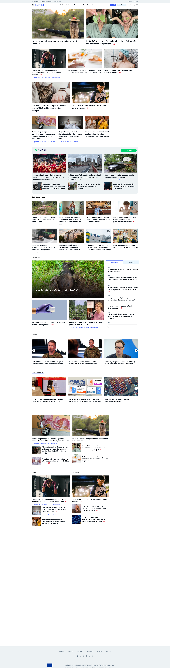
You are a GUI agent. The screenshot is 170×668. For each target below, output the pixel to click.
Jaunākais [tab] (114, 262)
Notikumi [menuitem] (68, 4)
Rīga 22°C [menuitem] (58, 1)
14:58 (108, 267)
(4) (64, 138)
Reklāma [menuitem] (136, 1)
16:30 (108, 296)
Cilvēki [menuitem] (61, 4)
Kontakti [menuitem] (130, 1)
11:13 (108, 304)
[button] (137, 5)
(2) (97, 510)
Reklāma (61, 651)
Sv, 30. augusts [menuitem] (35, 1)
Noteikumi (79, 651)
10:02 (108, 312)
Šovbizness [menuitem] (77, 4)
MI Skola (108, 651)
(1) (113, 44)
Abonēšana (90, 651)
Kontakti (70, 651)
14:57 (108, 275)
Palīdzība (99, 651)
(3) (119, 72)
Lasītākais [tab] (131, 262)
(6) (40, 75)
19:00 (108, 285)
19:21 (108, 322)
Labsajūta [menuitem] (86, 4)
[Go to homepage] (33, 5)
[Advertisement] (85, 556)
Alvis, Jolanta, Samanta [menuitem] (46, 1)
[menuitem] (113, 5)
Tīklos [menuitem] (93, 4)
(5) (86, 108)
